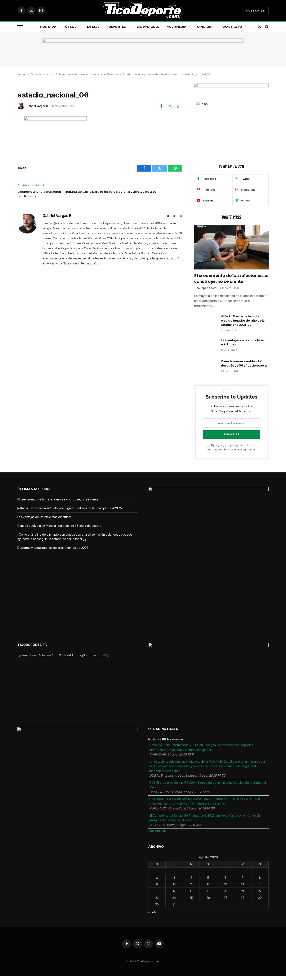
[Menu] (20, 27)
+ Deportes (116, 27)
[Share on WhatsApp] (178, 106)
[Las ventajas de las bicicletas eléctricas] (205, 346)
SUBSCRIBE (255, 10)
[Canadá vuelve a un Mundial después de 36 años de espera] (205, 367)
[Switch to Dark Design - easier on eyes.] (259, 27)
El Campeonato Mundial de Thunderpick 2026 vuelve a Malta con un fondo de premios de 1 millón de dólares (205, 817)
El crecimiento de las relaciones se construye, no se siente (231, 278)
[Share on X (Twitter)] (170, 106)
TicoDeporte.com (205, 288)
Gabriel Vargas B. (37, 106)
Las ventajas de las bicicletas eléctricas (242, 342)
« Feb (152, 912)
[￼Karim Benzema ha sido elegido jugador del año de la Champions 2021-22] (205, 322)
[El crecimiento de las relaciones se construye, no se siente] (231, 247)
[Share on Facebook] (161, 106)
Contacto (232, 27)
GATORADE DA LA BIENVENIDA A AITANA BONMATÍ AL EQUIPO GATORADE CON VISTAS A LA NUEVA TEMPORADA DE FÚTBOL (205, 801)
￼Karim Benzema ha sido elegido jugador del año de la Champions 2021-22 (243, 320)
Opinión (204, 27)
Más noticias (157, 831)
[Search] (266, 27)
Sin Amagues (148, 27)
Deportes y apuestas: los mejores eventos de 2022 (52, 547)
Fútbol (69, 27)
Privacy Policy (233, 449)
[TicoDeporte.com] (143, 10)
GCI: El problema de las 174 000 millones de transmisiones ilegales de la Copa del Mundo (207, 785)
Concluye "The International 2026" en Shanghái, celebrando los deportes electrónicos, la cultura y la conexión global (201, 747)
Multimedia (176, 27)
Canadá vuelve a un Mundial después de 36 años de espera (244, 363)
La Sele (93, 27)
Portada (48, 27)
